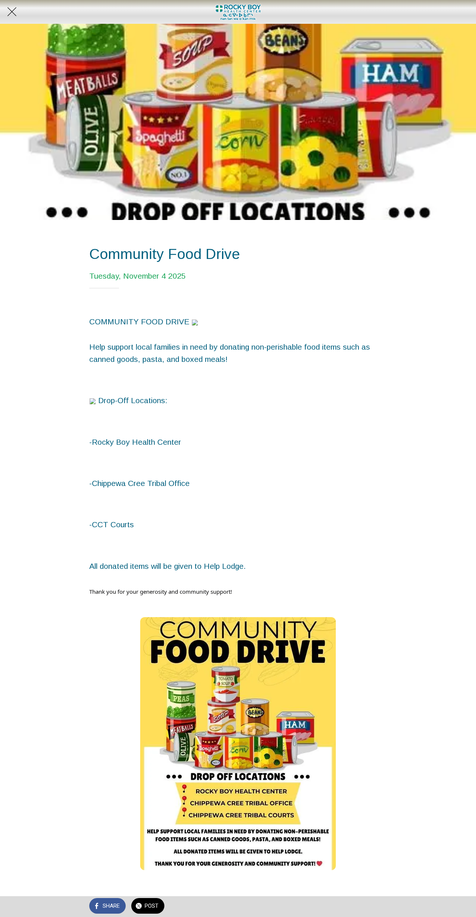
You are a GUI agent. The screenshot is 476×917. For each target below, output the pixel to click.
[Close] (11, 11)
